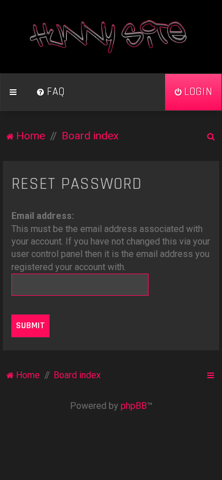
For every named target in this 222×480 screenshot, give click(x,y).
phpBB (134, 405)
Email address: (42, 215)
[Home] (111, 36)
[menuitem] (50, 92)
